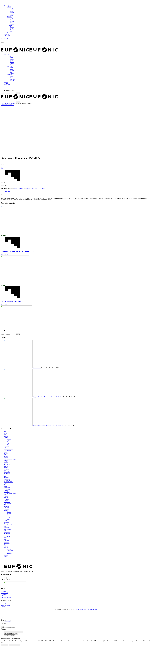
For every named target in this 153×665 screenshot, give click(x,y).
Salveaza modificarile (14, 645)
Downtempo (7, 532)
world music (7, 502)
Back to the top (4, 38)
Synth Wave (7, 536)
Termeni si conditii (5, 605)
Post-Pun (6, 496)
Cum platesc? (4, 594)
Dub (5, 434)
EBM (5, 433)
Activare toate (4, 645)
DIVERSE (7, 103)
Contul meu (4, 591)
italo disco (6, 542)
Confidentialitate (5, 603)
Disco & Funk (7, 450)
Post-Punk (6, 527)
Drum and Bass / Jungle (10, 459)
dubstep (6, 546)
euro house (6, 469)
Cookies (3, 606)
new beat (6, 460)
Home (2, 103)
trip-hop (6, 483)
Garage (5, 486)
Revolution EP (35, 188)
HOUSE (6, 467)
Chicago (6, 494)
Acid (8, 444)
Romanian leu (7, 621)
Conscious (6, 507)
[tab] (78, 191)
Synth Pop (6, 446)
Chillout (6, 500)
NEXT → (11, 105)
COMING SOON (8, 449)
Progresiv (6, 522)
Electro (13, 103)
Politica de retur (5, 595)
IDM (5, 454)
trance (5, 452)
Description (7, 191)
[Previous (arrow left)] (1, 626)
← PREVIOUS (5, 105)
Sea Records (43, 188)
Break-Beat (7, 464)
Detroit (9, 440)
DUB (5, 432)
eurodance (6, 477)
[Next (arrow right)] (3, 626)
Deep (8, 442)
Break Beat (6, 453)
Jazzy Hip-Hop (7, 480)
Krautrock (6, 506)
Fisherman (28, 188)
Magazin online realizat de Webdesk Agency (87, 609)
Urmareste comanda (6, 597)
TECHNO (20, 188)
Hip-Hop (6, 436)
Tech (8, 519)
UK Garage (7, 466)
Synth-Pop (9, 553)
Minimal (9, 439)
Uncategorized (7, 474)
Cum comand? (4, 593)
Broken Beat (7, 472)
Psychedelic (7, 487)
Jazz (5, 463)
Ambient (6, 456)
